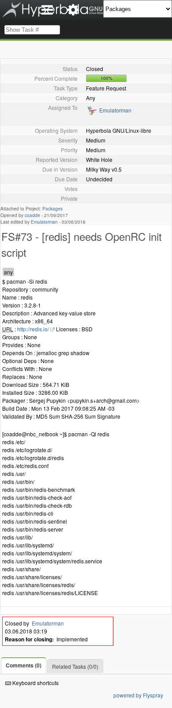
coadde (32, 215)
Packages (52, 209)
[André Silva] (91, 113)
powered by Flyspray (138, 695)
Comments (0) (23, 665)
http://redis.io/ (33, 329)
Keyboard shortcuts (35, 682)
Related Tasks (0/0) (75, 666)
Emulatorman (115, 110)
